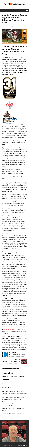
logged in (11, 376)
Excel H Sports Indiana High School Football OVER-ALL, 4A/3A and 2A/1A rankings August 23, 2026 (14, 393)
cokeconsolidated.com (9, 329)
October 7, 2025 (7, 26)
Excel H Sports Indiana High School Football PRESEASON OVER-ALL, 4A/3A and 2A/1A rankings (13, 399)
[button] (27, 10)
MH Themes (24, 445)
